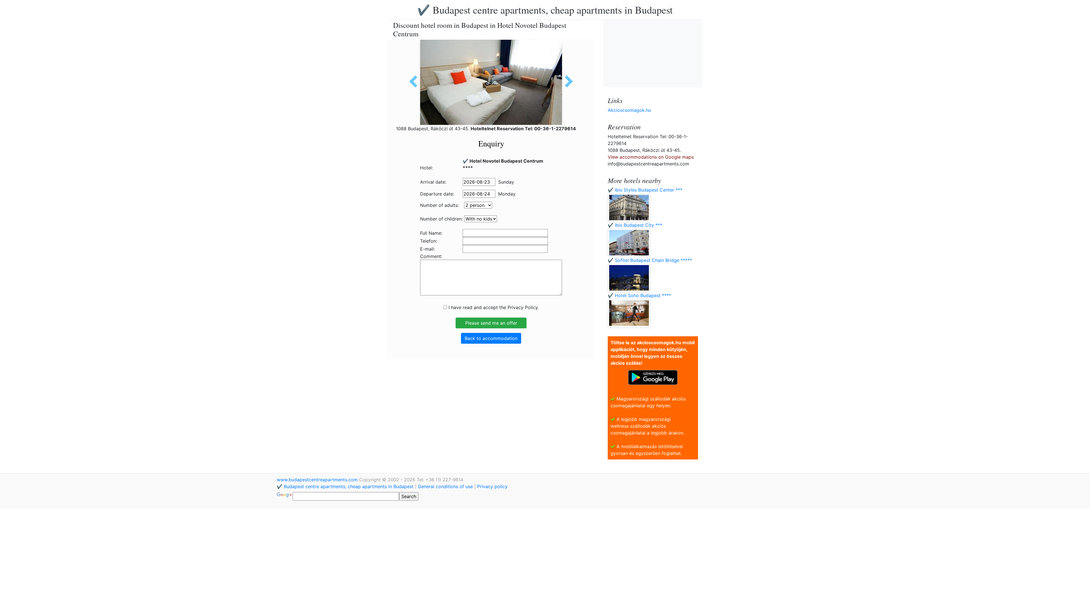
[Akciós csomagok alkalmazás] (652, 377)
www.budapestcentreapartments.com (318, 479)
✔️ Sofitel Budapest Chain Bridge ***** (650, 260)
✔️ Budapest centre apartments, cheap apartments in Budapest (545, 9)
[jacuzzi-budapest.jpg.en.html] (567, 81)
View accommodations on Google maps (651, 157)
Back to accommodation (491, 338)
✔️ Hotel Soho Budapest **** (639, 295)
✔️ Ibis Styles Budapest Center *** (645, 190)
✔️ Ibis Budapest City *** (635, 225)
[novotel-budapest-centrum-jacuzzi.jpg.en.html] (415, 81)
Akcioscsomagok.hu (629, 110)
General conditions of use (445, 486)
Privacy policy (492, 486)
